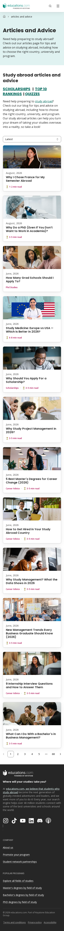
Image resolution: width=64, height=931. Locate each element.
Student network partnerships (20, 861)
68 (53, 754)
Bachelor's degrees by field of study (23, 895)
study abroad (44, 101)
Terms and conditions (14, 922)
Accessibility (50, 922)
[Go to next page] (60, 754)
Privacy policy (35, 922)
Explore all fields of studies (18, 880)
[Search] (50, 6)
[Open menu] (58, 6)
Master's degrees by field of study (22, 888)
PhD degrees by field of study (20, 902)
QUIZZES (32, 93)
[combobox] (32, 139)
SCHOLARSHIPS (16, 88)
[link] (21, 16)
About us (8, 847)
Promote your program (16, 854)
